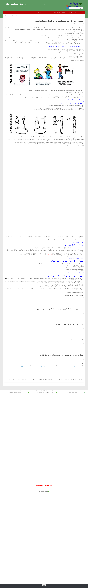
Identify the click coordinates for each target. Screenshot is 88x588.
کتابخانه (79, 12)
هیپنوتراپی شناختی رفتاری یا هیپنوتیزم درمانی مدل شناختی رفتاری (70, 379)
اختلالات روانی (15, 15)
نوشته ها (75, 12)
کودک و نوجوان (10, 15)
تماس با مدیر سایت (48, 12)
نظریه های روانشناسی (56, 12)
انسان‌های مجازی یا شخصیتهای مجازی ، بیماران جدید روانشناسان (44, 379)
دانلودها (64, 12)
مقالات (5, 15)
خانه (83, 12)
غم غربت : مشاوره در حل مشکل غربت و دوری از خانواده (19, 379)
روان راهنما (80, 23)
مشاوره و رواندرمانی (39, 12)
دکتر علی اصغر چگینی (13, 4)
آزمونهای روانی (69, 12)
